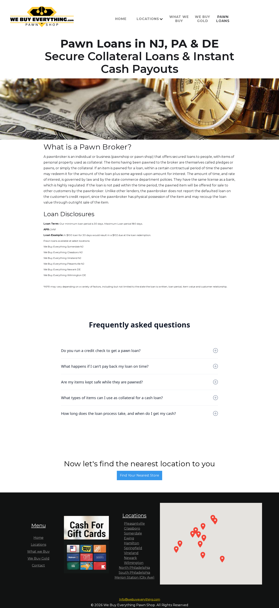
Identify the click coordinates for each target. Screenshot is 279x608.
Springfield (133, 548)
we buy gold (202, 19)
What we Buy (38, 551)
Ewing (129, 538)
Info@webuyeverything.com (139, 599)
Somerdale (133, 533)
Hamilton (131, 543)
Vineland (131, 553)
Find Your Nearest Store (139, 475)
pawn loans (223, 19)
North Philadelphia (134, 568)
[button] (149, 19)
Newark (130, 558)
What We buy (179, 19)
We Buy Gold (38, 558)
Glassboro (132, 528)
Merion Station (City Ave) (134, 577)
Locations (38, 545)
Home (120, 19)
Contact (38, 565)
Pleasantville (134, 524)
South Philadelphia (134, 573)
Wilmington (133, 563)
